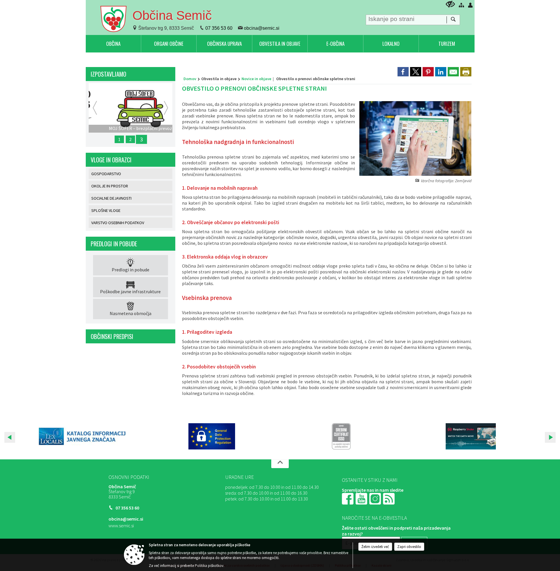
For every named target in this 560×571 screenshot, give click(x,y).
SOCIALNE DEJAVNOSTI (111, 198)
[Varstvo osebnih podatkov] (212, 436)
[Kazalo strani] (461, 5)
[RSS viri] (389, 498)
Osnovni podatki (128, 477)
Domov (189, 78)
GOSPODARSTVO (106, 173)
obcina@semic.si (261, 28)
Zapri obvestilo (409, 546)
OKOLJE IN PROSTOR (109, 186)
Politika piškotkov (209, 565)
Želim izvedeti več (375, 546)
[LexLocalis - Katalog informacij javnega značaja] (82, 436)
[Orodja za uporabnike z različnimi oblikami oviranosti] (450, 4)
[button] (9, 437)
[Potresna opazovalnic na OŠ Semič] (471, 436)
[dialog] (466, 71)
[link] (403, 71)
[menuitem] (113, 43)
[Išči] (453, 19)
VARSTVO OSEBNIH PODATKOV (117, 222)
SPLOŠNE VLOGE (105, 210)
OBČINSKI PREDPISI (112, 336)
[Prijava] (470, 5)
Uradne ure (239, 477)
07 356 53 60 (218, 28)
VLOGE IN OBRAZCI (111, 159)
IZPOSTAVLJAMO (108, 74)
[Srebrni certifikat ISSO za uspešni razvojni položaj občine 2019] (341, 436)
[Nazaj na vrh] (280, 463)
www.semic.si (121, 525)
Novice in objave (256, 78)
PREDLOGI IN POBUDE (114, 243)
